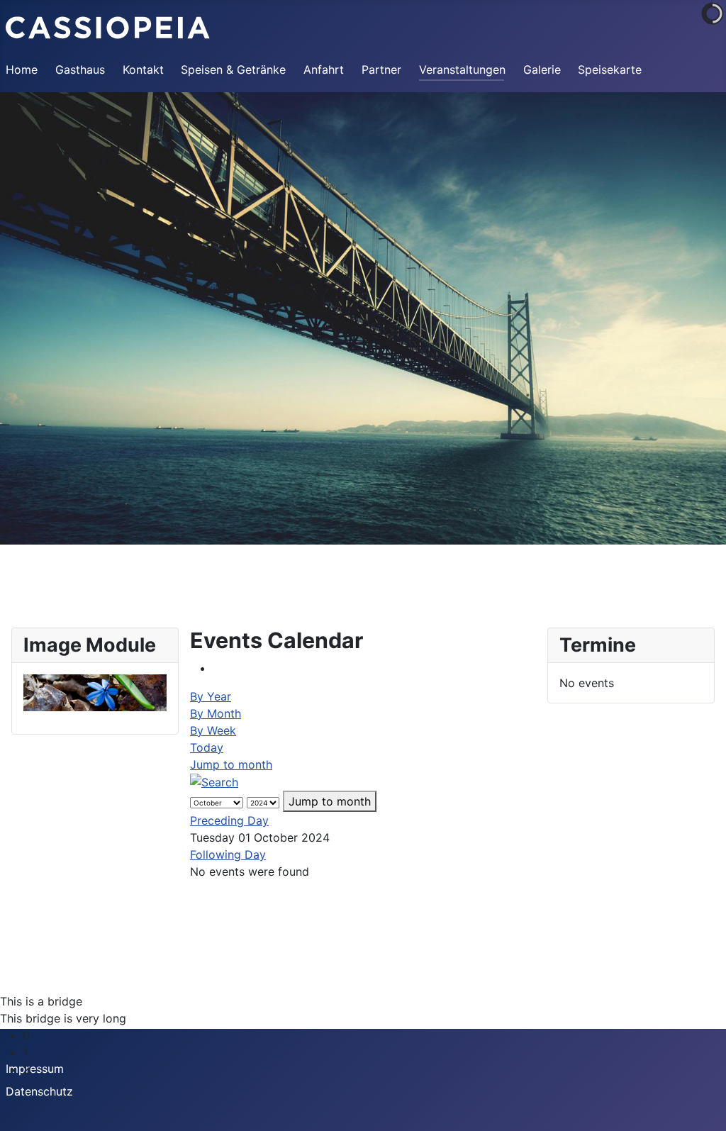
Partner (381, 69)
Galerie (542, 69)
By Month (215, 713)
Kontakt (143, 69)
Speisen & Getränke (233, 69)
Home (22, 69)
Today (206, 747)
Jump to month (231, 764)
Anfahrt (323, 69)
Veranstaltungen (462, 69)
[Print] (217, 668)
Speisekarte (610, 69)
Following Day (228, 854)
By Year (210, 696)
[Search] (214, 781)
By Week (213, 730)
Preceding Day (229, 820)
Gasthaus (80, 69)
